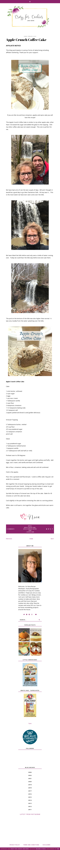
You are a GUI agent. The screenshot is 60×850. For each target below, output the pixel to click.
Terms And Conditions (31, 844)
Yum (30, 723)
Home (31, 538)
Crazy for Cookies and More (20, 848)
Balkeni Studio (41, 848)
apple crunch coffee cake (30, 529)
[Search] (39, 619)
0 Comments (10, 529)
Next (52, 538)
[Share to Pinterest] (52, 529)
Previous (9, 538)
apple (30, 526)
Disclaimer (46, 844)
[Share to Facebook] (46, 529)
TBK (58, 848)
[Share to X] (48, 529)
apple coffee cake (30, 527)
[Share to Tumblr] (50, 529)
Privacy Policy (15, 844)
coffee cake (30, 532)
